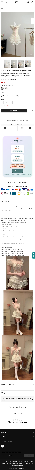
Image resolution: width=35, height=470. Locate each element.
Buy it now (17, 116)
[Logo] (17, 2)
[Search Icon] (6, 2)
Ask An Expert (23, 182)
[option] (17, 34)
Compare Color (29, 54)
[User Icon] (28, 2)
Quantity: (3, 99)
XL (17, 95)
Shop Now (17, 171)
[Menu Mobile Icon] (2, 2)
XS (2, 95)
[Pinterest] (2, 446)
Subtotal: (3, 105)
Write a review (17, 413)
